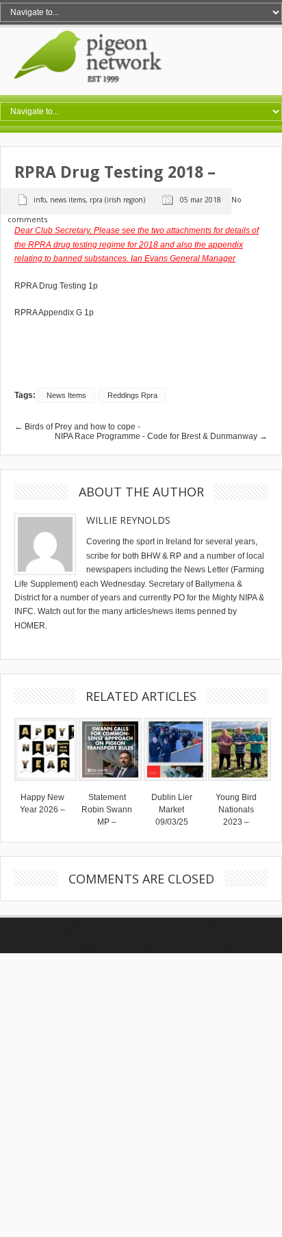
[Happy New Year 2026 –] (45, 785)
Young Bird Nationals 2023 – (236, 810)
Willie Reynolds (128, 520)
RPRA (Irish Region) (117, 199)
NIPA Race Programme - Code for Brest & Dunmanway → (161, 436)
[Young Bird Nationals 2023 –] (239, 785)
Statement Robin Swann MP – (106, 810)
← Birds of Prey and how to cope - (77, 426)
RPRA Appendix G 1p (54, 312)
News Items (68, 199)
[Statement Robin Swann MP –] (110, 785)
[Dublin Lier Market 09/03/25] (175, 785)
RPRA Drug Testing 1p (56, 286)
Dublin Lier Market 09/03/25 (171, 810)
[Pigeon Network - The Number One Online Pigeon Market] (141, 90)
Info (40, 199)
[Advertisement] (141, 1094)
